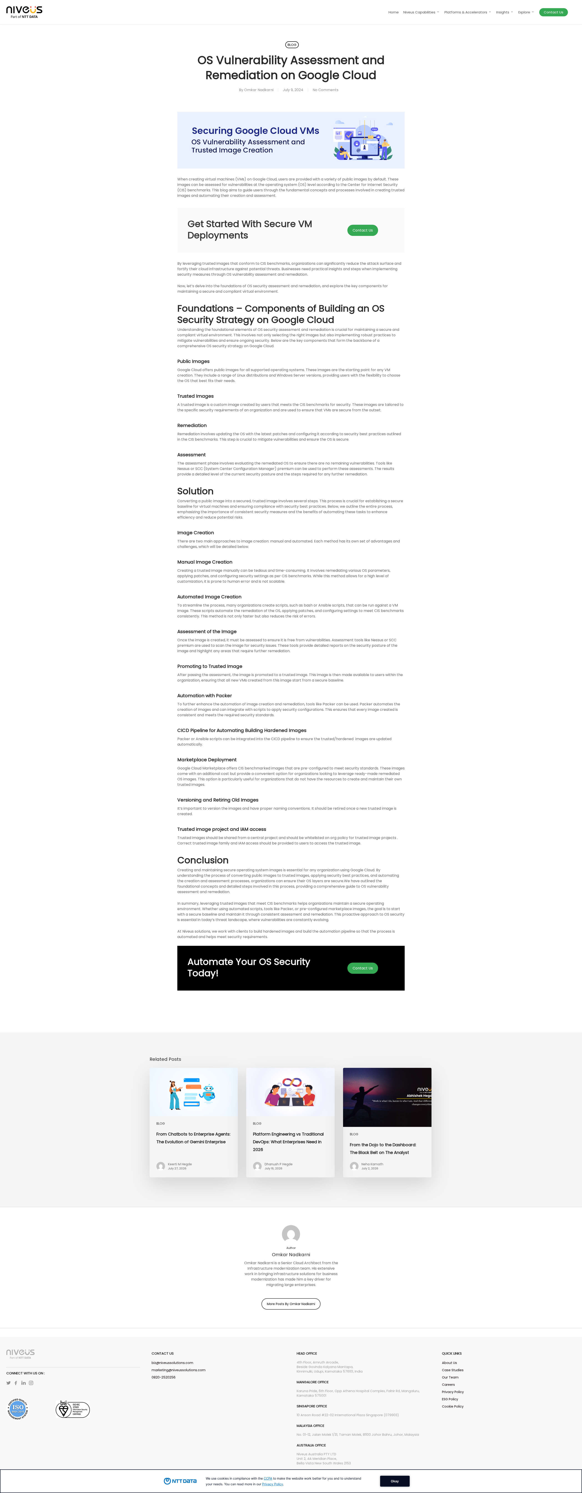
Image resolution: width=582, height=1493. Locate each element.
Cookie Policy (453, 1406)
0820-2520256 (164, 1377)
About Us (449, 1363)
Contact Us (363, 230)
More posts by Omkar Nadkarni (291, 1304)
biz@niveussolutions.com (172, 1363)
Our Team (450, 1377)
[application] (291, 1481)
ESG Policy (450, 1399)
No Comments (326, 89)
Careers (448, 1384)
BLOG (292, 44)
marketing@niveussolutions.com (179, 1370)
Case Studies (453, 1370)
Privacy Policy (453, 1392)
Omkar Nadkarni (258, 89)
